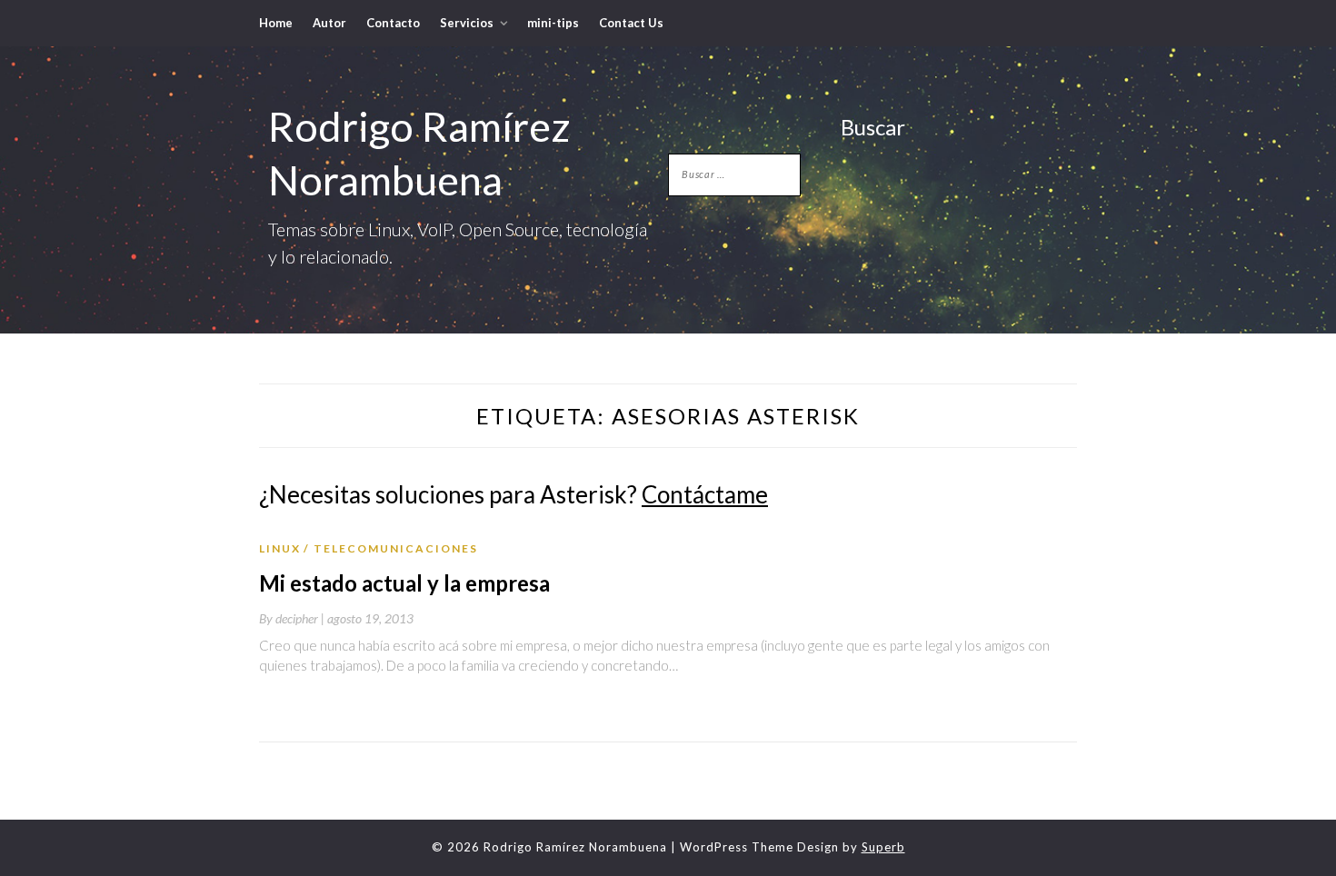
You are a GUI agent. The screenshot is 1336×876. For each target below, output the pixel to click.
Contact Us (631, 22)
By (293, 618)
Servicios (467, 22)
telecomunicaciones (396, 548)
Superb (883, 847)
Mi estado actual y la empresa (404, 583)
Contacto (393, 22)
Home (276, 22)
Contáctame (705, 494)
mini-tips (553, 22)
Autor (329, 22)
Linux (280, 548)
